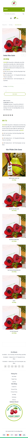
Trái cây (9, 107)
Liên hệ (14, 381)
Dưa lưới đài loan (25, 55)
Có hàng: (5, 86)
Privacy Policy (14, 391)
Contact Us (14, 386)
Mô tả (4, 120)
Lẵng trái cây (17, 106)
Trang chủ (4, 24)
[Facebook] (4, 115)
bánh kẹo (11, 104)
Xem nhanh (16, 179)
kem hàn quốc (11, 106)
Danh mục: (6, 102)
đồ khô (20, 104)
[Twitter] (6, 115)
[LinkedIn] (12, 115)
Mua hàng (15, 94)
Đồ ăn (17, 104)
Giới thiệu (14, 376)
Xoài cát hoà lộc (22, 55)
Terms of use (14, 389)
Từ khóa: (5, 104)
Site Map (14, 394)
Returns (14, 399)
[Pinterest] (8, 115)
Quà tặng (5, 107)
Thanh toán (14, 379)
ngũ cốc (22, 106)
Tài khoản (14, 397)
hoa (6, 106)
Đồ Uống (11, 24)
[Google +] (10, 115)
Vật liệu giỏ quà (8, 109)
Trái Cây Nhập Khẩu (15, 107)
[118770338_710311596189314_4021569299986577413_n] (14, 40)
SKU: (4, 100)
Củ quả (14, 104)
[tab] (5, 120)
